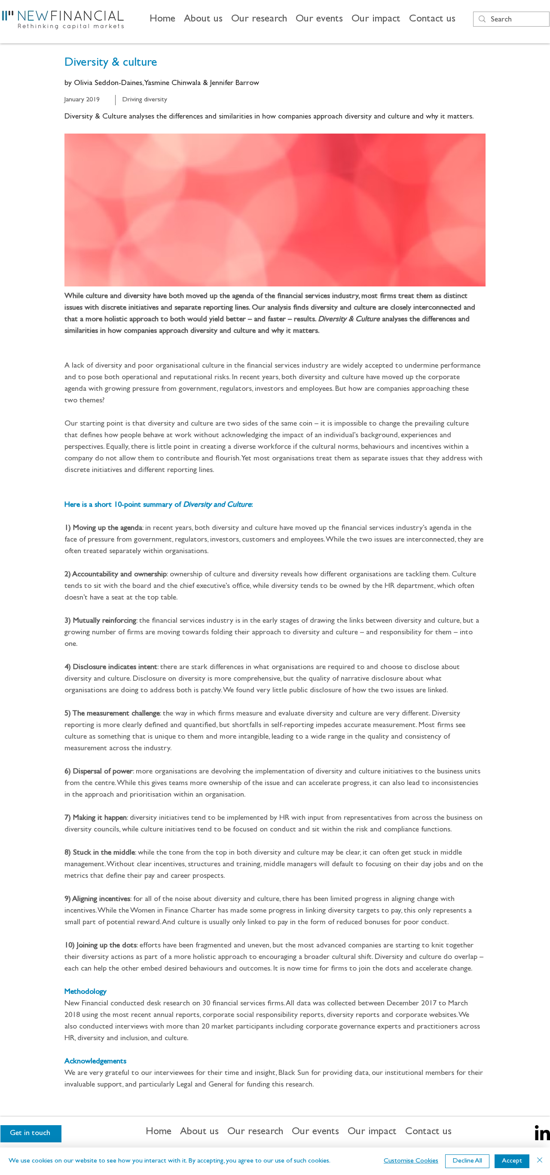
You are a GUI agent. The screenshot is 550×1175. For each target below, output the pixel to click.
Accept (512, 1161)
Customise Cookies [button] (411, 1161)
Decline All (467, 1161)
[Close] (540, 1161)
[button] (203, 19)
